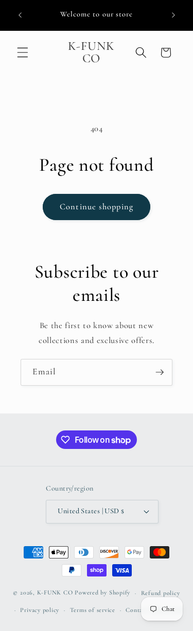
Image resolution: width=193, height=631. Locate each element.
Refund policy (160, 593)
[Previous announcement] (20, 15)
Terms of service (92, 610)
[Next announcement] (173, 15)
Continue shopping (96, 207)
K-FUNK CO (55, 593)
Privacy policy (39, 610)
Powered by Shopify (102, 593)
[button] (22, 52)
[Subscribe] (159, 372)
